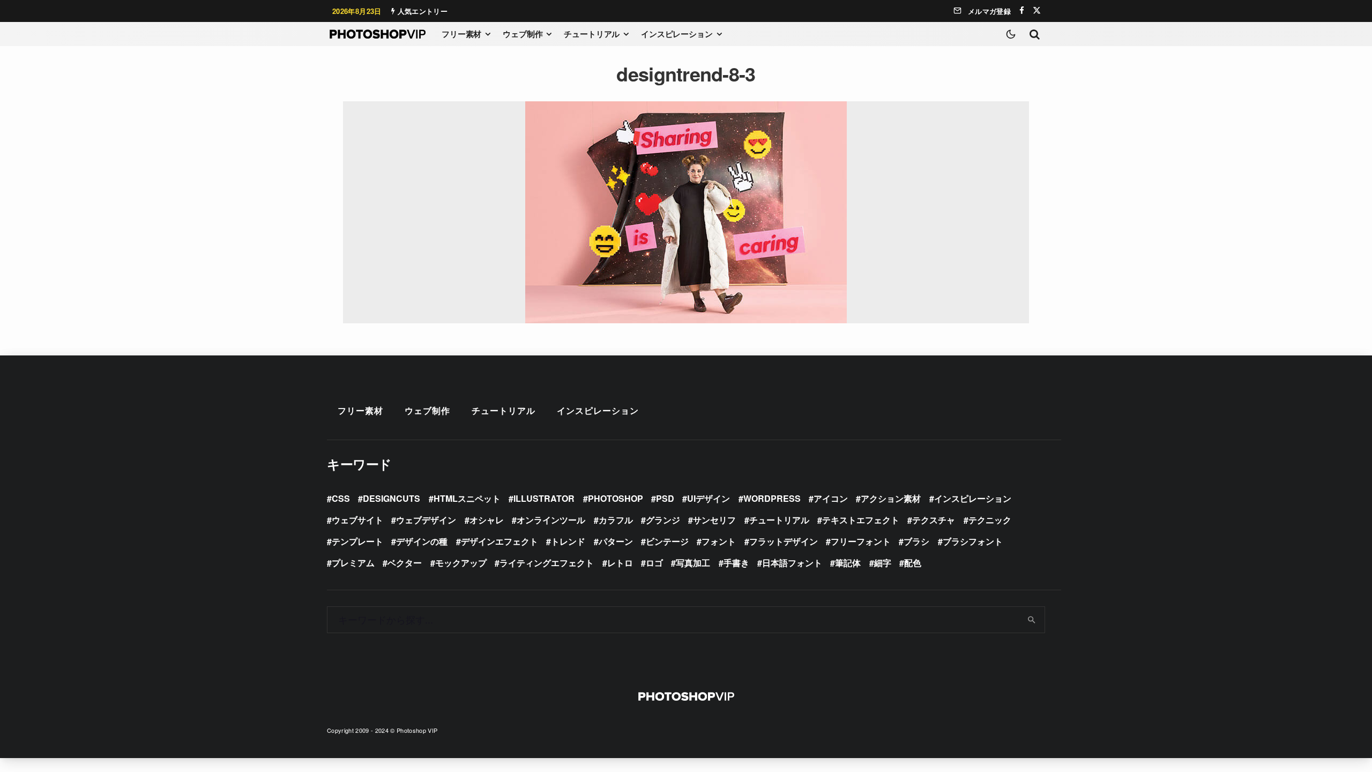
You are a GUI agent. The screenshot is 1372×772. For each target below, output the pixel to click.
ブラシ (916, 541)
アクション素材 (891, 498)
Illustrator (544, 498)
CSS (341, 498)
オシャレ (486, 520)
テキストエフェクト (860, 520)
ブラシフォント (973, 541)
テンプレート (357, 541)
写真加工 (693, 562)
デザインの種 (422, 541)
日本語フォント (792, 562)
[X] (1036, 10)
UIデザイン (708, 498)
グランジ (663, 520)
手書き (736, 562)
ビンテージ (667, 541)
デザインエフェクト (499, 541)
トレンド (568, 541)
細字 (882, 562)
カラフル (616, 520)
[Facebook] (1021, 10)
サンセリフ (714, 520)
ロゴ (654, 562)
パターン (616, 541)
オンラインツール (551, 520)
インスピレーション (677, 34)
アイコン (831, 498)
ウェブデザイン (426, 520)
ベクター (404, 562)
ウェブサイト (357, 520)
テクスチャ (933, 520)
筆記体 (848, 562)
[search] (1032, 620)
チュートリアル (592, 34)
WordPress (772, 498)
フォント (719, 541)
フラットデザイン (783, 541)
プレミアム (353, 562)
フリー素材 (461, 34)
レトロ (620, 562)
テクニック (989, 520)
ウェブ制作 (522, 34)
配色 (912, 562)
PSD (665, 498)
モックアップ (461, 562)
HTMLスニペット (467, 498)
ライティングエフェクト (546, 562)
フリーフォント (861, 541)
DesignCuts (391, 498)
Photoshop (615, 498)
